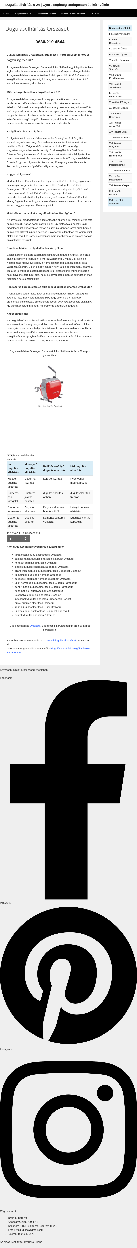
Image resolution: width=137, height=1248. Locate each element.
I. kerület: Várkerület (119, 34)
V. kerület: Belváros (119, 60)
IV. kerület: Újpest (118, 54)
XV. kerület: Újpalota (119, 137)
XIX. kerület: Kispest (119, 170)
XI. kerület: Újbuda (118, 108)
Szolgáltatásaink (21, 13)
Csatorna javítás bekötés (30, 497)
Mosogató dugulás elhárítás (31, 468)
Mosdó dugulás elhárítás (13, 482)
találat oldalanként (23, 455)
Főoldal (6, 13)
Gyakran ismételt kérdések (73, 13)
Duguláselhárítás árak (46, 13)
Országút (35, 625)
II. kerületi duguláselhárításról (59, 640)
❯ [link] (25, 538)
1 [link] (18, 538)
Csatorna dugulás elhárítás (13, 521)
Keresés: (12, 459)
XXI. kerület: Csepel (119, 185)
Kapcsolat (94, 13)
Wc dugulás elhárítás (13, 468)
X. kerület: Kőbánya (119, 102)
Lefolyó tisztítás (52, 478)
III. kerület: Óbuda (118, 48)
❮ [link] (10, 538)
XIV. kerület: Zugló (118, 132)
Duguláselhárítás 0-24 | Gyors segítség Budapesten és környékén (57, 5)
